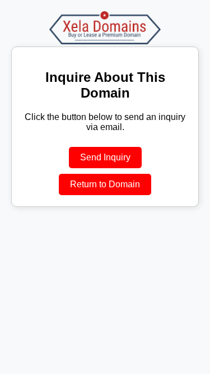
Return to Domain (105, 184)
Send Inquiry (105, 157)
